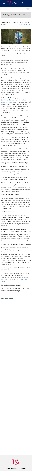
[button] (28, 3)
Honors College (9, 100)
